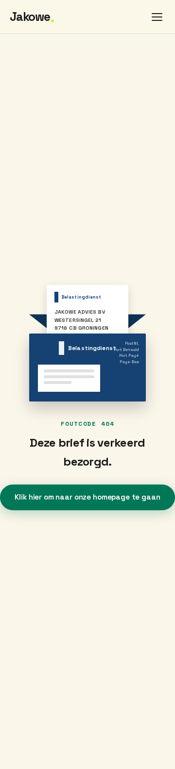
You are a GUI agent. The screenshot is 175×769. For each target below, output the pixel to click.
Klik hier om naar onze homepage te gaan (87, 497)
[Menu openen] (157, 17)
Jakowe (32, 17)
